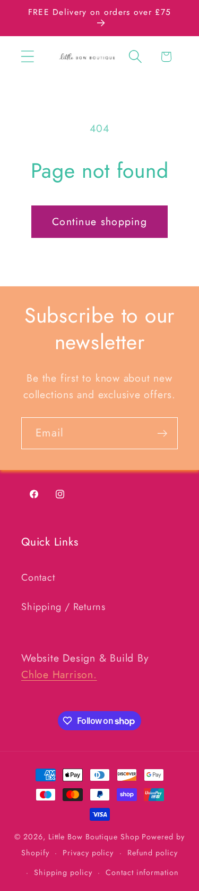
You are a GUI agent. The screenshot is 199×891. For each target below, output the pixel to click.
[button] (27, 57)
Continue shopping (99, 221)
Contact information (142, 872)
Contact (38, 577)
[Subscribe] (162, 433)
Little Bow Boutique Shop (94, 836)
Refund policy (152, 852)
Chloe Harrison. (59, 674)
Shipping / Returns (63, 607)
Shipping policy (63, 872)
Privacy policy (88, 852)
